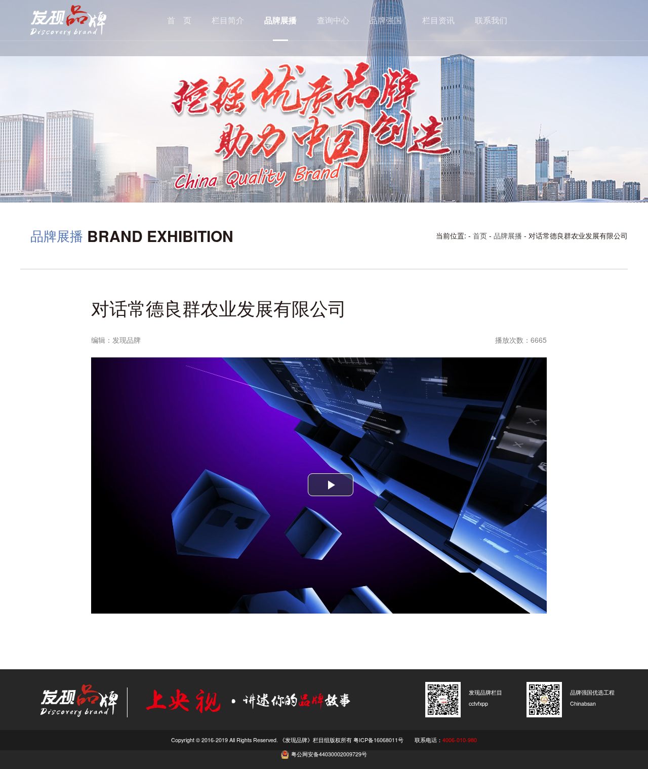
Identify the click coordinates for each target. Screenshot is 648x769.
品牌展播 (280, 20)
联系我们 (491, 20)
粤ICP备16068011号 (378, 740)
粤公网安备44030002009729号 (329, 754)
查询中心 (333, 20)
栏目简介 (228, 20)
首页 (480, 235)
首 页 (179, 20)
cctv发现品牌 (83, 20)
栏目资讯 (438, 20)
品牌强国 (386, 20)
